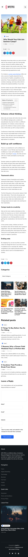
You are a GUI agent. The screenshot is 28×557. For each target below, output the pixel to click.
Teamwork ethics (8, 105)
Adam (6, 44)
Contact (3, 485)
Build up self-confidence (8, 104)
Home (2, 469)
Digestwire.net (19, 547)
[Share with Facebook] (4, 53)
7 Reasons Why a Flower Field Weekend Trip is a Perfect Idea (13, 347)
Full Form (3, 480)
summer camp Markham (14, 74)
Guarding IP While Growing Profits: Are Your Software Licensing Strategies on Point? (20, 312)
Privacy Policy (4, 498)
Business (3, 477)
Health (3, 482)
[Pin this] (13, 53)
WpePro (17, 545)
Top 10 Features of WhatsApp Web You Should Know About (20, 293)
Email (2, 412)
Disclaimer (4, 493)
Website (3, 420)
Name (3, 404)
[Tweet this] (7, 53)
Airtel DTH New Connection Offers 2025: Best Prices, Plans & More (6, 294)
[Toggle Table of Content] (15, 100)
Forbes (14, 153)
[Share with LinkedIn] (10, 53)
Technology (4, 474)
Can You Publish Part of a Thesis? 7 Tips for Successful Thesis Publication (7, 311)
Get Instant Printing (14, 549)
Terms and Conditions (6, 496)
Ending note (7, 108)
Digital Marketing (5, 471)
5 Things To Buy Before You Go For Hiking (13, 329)
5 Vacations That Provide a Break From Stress (11, 366)
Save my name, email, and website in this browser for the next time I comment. (12, 430)
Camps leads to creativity (10, 107)
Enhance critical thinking (8, 102)
